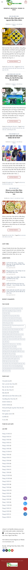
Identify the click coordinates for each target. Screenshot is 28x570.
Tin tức (3, 419)
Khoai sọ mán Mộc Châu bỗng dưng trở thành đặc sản (14, 192)
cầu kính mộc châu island (8, 318)
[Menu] (2, 2)
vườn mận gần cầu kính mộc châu (17, 363)
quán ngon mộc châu (17, 356)
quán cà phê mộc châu (7, 356)
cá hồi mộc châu (6, 313)
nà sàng (13, 353)
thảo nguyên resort (15, 358)
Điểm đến (4, 393)
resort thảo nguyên (6, 358)
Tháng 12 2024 (6, 451)
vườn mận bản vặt (6, 363)
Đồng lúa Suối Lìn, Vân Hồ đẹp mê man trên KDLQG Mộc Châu (15, 271)
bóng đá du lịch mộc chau (8, 308)
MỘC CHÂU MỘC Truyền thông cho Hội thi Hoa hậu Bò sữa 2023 (14, 78)
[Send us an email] (6, 550)
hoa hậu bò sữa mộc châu (17, 128)
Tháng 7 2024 (5, 454)
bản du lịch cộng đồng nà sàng (9, 310)
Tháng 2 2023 (5, 499)
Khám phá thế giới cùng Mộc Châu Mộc (12, 407)
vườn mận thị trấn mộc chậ (18, 368)
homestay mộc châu (19, 329)
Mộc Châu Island (21, 339)
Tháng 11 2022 (6, 505)
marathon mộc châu (7, 339)
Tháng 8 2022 (5, 511)
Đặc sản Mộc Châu (14, 16)
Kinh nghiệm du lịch (10, 182)
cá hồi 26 (19, 310)
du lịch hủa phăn (17, 318)
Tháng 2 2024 (5, 469)
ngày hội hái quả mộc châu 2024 (9, 346)
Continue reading (14, 61)
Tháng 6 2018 (5, 517)
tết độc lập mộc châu (7, 361)
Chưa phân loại (6, 381)
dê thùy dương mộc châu (8, 323)
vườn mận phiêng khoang (17, 366)
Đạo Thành (21, 198)
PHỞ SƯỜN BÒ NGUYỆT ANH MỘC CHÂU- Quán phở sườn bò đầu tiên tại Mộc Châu (15, 292)
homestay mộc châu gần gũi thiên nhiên (10, 331)
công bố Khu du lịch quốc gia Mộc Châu (11, 315)
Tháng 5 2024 (5, 460)
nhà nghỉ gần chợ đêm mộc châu (17, 351)
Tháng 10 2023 (6, 478)
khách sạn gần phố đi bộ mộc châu (10, 336)
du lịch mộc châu (11, 320)
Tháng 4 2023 (5, 496)
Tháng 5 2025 (5, 439)
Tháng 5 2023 (5, 493)
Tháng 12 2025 (6, 433)
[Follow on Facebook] (3, 550)
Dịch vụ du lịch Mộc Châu (8, 384)
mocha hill (14, 339)
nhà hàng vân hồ (6, 351)
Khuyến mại (5, 410)
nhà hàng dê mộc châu (7, 348)
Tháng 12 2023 (6, 475)
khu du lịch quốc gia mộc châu (17, 334)
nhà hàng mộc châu (17, 348)
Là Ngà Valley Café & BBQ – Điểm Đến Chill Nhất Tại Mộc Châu (16, 278)
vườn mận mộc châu (7, 366)
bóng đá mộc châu (18, 308)
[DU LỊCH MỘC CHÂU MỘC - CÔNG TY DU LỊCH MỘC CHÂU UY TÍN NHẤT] (14, 2)
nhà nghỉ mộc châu (6, 353)
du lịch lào (5, 320)
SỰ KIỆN (4, 416)
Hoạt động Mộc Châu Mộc (14, 74)
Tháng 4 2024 (5, 463)
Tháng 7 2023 (5, 487)
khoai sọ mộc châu (8, 236)
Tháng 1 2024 (5, 472)
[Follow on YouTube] (12, 550)
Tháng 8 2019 (5, 514)
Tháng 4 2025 (5, 442)
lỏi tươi (19, 336)
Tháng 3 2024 (5, 466)
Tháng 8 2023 (5, 484)
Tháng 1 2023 (5, 502)
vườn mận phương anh (7, 368)
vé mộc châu (15, 361)
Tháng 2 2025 (5, 448)
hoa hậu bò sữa (21, 182)
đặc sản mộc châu (18, 68)
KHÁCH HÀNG (6, 402)
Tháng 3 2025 (5, 445)
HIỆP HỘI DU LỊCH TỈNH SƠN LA (10, 396)
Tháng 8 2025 (5, 436)
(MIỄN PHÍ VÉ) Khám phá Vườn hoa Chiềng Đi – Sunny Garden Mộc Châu (15, 284)
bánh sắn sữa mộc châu (9, 68)
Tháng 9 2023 (5, 481)
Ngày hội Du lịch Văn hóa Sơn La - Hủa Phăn (12, 344)
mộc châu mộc (6, 341)
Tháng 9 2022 (5, 508)
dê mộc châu (19, 320)
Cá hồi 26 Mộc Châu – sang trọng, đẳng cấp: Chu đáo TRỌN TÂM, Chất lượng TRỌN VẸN (15, 264)
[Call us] (9, 550)
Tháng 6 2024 (5, 457)
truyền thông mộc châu (11, 129)
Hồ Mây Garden (6, 334)
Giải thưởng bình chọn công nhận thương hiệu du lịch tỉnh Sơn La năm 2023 (13, 326)
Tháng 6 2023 (5, 490)
